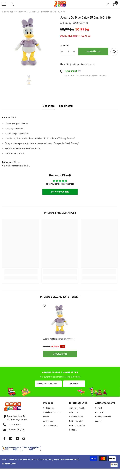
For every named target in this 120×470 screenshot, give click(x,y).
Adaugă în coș (93, 51)
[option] (29, 42)
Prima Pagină (8, 12)
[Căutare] (12, 4)
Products (22, 12)
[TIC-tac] (17, 438)
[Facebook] (4, 438)
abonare (74, 383)
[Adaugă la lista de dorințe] (114, 51)
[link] (21, 271)
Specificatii (66, 105)
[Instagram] (11, 438)
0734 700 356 (14, 424)
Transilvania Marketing (43, 459)
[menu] (4, 4)
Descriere (49, 105)
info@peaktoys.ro (16, 429)
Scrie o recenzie (60, 191)
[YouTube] (24, 438)
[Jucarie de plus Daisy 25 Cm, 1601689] (60, 319)
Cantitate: (64, 45)
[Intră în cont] (107, 4)
